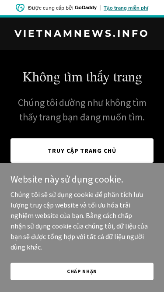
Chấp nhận (82, 271)
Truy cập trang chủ (82, 151)
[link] (82, 34)
